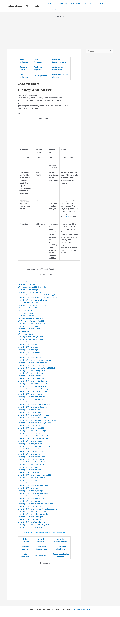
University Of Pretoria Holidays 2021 (31, 428)
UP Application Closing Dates (28, 303)
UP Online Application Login (28, 290)
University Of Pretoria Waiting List (30, 527)
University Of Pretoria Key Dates (30, 449)
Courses (101, 3)
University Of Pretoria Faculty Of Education (34, 415)
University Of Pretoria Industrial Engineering (34, 438)
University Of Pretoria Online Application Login (35, 483)
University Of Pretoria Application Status (33, 355)
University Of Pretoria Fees (28, 347)
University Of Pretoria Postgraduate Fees (33, 493)
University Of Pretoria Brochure (29, 376)
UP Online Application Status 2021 (30, 292)
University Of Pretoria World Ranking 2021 (33, 524)
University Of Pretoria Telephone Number (33, 514)
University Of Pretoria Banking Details (32, 370)
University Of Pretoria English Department (33, 407)
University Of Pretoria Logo (28, 350)
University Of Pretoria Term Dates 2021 (32, 511)
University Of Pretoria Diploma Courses (32, 391)
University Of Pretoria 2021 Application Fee (34, 300)
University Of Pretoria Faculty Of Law (32, 417)
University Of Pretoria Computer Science (33, 386)
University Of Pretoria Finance (29, 410)
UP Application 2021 (25, 310)
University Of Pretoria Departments (31, 394)
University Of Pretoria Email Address (31, 397)
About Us (50, 9)
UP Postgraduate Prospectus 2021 (31, 318)
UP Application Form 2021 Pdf (29, 308)
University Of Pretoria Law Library (30, 451)
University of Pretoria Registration (30, 336)
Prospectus (75, 3)
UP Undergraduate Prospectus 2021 (31, 321)
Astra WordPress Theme (81, 609)
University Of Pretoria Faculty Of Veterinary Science (37, 420)
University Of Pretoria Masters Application (33, 462)
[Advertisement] (60, 30)
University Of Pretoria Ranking (29, 501)
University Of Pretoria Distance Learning (33, 389)
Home (49, 3)
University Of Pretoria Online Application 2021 (35, 475)
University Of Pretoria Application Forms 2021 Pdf (36, 368)
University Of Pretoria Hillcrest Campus (32, 431)
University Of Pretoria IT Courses (30, 441)
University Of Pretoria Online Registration (33, 485)
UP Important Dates (25, 334)
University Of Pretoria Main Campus (31, 459)
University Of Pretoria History (29, 433)
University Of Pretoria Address (29, 342)
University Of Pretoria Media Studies (31, 464)
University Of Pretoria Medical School (31, 457)
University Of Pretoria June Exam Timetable (34, 446)
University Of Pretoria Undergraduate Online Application (39, 295)
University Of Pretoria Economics (30, 402)
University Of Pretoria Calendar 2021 (31, 323)
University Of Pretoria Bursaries (29, 329)
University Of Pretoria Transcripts (30, 517)
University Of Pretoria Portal (28, 488)
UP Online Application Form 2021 (30, 284)
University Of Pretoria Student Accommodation (35, 504)
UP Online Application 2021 (28, 316)
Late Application (89, 3)
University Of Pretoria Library (29, 344)
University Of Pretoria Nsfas (28, 472)
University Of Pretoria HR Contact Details (33, 436)
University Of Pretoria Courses (29, 352)
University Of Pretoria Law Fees (29, 454)
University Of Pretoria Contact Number (32, 384)
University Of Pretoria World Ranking (31, 522)
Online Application (61, 3)
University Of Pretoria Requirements (31, 498)
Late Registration (40, 76)
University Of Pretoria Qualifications (31, 496)
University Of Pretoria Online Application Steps (35, 282)
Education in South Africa (25, 6)
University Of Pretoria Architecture (31, 365)
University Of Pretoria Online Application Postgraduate (38, 297)
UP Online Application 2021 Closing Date (32, 287)
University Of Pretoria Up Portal (30, 519)
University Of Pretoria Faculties (29, 412)
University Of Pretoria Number (29, 470)
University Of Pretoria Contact (29, 326)
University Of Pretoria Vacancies (30, 357)
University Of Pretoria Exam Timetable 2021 (34, 404)
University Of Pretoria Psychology (30, 491)
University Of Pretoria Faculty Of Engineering (34, 423)
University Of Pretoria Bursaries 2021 (31, 378)
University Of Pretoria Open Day (30, 480)
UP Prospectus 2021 (25, 313)
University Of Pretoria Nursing (29, 467)
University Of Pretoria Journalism (30, 444)
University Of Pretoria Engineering (30, 399)
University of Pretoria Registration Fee (32, 339)
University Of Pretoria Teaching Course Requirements (38, 509)
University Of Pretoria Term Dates (30, 506)
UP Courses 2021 (24, 331)
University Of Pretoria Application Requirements (35, 360)
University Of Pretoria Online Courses (31, 477)
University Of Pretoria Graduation (30, 425)
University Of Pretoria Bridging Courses (32, 381)
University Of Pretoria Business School (32, 373)
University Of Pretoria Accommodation (32, 363)
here (67, 216)
